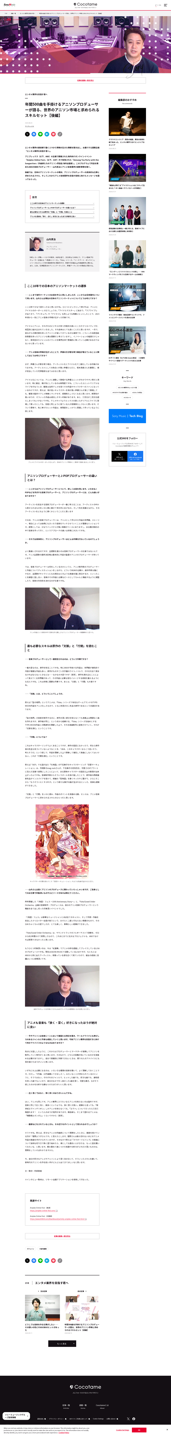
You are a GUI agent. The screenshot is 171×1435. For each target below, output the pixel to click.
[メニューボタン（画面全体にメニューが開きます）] (165, 5)
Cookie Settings (98, 1419)
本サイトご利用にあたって (78, 1419)
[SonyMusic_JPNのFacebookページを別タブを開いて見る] (133, 1418)
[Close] (167, 1429)
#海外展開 (43, 1249)
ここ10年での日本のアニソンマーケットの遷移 (47, 203)
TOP (6, 13)
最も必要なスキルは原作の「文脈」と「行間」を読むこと (51, 212)
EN (160, 5)
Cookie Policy (64, 1433)
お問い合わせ (111, 1419)
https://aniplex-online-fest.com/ (42, 1210)
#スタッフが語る (137, 392)
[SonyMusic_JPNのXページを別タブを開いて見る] (128, 1419)
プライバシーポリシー (56, 1419)
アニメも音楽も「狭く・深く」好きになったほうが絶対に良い (53, 216)
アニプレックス (29, 126)
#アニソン (30, 1249)
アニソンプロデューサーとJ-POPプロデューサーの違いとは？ (53, 207)
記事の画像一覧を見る (85, 80)
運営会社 (40, 1419)
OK (139, 1430)
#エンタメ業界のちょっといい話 (127, 387)
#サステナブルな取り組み (120, 392)
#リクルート (127, 397)
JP (156, 5)
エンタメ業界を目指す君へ (27, 13)
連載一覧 (13, 13)
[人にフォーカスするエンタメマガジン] (85, 4)
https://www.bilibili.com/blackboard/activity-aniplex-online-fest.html (57, 1219)
